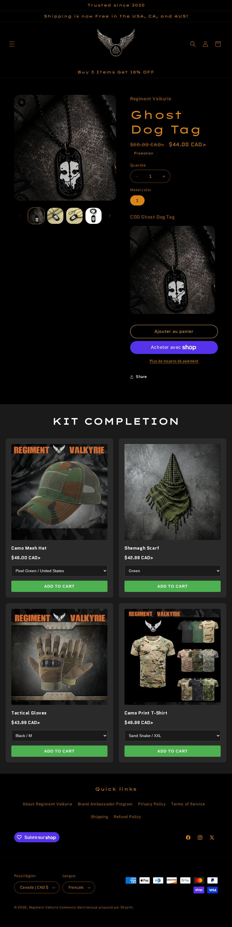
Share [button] (141, 376)
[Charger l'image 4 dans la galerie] (93, 216)
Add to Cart (59, 586)
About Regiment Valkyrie (47, 804)
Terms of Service (188, 804)
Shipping (99, 816)
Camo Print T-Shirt (145, 713)
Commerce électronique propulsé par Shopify (96, 907)
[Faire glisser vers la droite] (110, 215)
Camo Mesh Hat (29, 548)
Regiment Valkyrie (44, 907)
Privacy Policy (152, 804)
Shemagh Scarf (141, 548)
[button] (12, 44)
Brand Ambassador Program (105, 804)
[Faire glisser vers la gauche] (20, 215)
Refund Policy (127, 816)
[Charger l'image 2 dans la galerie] (55, 216)
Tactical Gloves (29, 713)
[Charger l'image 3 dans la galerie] (74, 216)
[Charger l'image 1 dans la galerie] (36, 216)
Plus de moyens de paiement (174, 360)
